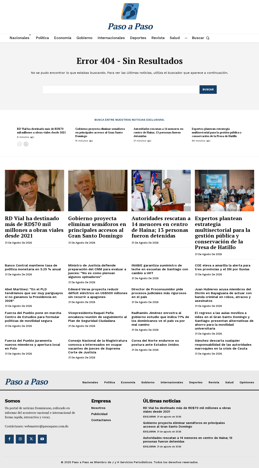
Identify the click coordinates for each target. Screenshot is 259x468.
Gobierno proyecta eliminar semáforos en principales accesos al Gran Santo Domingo (100, 132)
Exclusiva (149, 416)
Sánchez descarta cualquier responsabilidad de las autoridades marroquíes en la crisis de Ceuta (223, 344)
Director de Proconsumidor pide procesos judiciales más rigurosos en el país (159, 293)
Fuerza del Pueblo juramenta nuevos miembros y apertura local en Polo (32, 344)
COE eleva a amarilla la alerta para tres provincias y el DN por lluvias (222, 267)
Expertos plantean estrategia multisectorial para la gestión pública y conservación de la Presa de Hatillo (216, 132)
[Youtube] (42, 439)
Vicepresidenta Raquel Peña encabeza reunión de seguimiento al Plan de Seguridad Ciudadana (97, 316)
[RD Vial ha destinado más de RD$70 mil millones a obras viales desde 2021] (34, 190)
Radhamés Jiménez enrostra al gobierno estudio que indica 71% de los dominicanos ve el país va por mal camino (160, 318)
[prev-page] (19, 144)
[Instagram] (20, 439)
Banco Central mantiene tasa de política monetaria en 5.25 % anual (33, 267)
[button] (201, 37)
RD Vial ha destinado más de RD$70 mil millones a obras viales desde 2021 (41, 130)
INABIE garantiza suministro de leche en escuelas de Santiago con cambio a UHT (160, 269)
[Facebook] (9, 439)
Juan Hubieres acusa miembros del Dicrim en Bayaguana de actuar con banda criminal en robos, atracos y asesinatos (223, 295)
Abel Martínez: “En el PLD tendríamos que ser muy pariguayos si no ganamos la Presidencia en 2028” (34, 295)
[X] (31, 439)
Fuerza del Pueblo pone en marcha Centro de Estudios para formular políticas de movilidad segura (33, 316)
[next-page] (26, 144)
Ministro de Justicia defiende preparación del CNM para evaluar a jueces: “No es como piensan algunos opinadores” (97, 271)
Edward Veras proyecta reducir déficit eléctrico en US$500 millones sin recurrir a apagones (97, 293)
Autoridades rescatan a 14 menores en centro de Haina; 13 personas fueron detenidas (158, 132)
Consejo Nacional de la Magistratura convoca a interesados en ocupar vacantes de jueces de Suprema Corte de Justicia (97, 346)
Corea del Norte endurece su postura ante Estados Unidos (155, 342)
